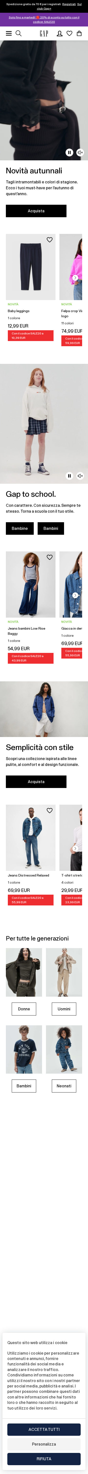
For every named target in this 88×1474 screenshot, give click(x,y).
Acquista (36, 211)
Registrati (69, 4)
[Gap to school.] (44, 452)
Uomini (64, 1009)
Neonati (64, 1086)
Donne (24, 1009)
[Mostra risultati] (19, 33)
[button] (75, 278)
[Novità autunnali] (44, 131)
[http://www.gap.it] (44, 33)
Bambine (20, 528)
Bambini (51, 528)
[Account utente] (60, 33)
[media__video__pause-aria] (69, 152)
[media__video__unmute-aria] (80, 152)
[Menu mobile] (9, 33)
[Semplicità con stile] (44, 737)
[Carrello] (79, 33)
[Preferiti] (69, 33)
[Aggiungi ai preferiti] (50, 240)
